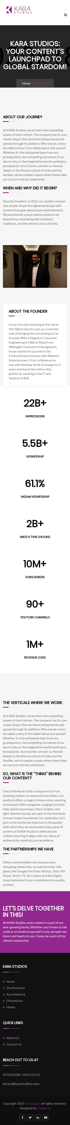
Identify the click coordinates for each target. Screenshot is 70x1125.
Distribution (14, 1000)
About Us (12, 1038)
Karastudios (32, 1103)
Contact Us (14, 1044)
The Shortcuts (15, 988)
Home (26, 83)
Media (10, 1007)
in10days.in (44, 1108)
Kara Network (15, 994)
